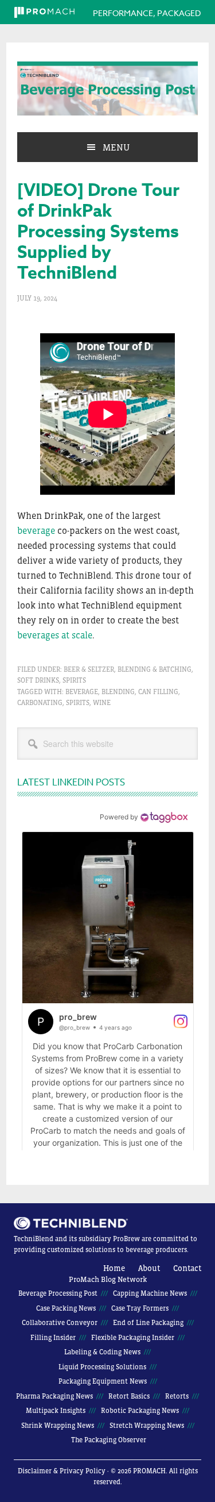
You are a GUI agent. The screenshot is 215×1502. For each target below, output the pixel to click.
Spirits (74, 680)
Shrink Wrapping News (57, 1426)
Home (114, 1268)
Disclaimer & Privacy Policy (61, 1471)
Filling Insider (53, 1338)
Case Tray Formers (140, 1308)
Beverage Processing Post (107, 88)
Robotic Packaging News (140, 1411)
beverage (36, 530)
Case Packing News (66, 1308)
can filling (158, 692)
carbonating (39, 703)
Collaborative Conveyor (59, 1323)
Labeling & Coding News (102, 1352)
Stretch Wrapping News (147, 1426)
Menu (116, 147)
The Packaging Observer (108, 1440)
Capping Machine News (150, 1293)
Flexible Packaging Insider (132, 1338)
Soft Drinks (38, 680)
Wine (102, 703)
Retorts (177, 1396)
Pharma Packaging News (54, 1396)
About (149, 1268)
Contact (187, 1268)
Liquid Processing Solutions (102, 1367)
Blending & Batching (154, 669)
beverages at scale (54, 635)
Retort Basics (129, 1396)
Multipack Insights (55, 1411)
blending (118, 692)
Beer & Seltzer (89, 669)
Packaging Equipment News (102, 1381)
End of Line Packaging (148, 1323)
